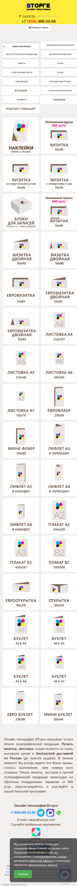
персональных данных (42, 864)
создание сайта (8, 885)
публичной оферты (40, 860)
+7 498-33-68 (39, 21)
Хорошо (23, 874)
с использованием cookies (50, 856)
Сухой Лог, (29, 16)
